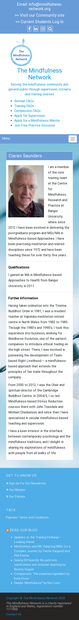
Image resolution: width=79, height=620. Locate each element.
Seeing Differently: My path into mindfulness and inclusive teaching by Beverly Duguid (40, 564)
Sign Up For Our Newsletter (27, 483)
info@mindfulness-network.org (45, 6)
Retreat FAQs (24, 101)
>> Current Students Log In (39, 21)
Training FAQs (24, 106)
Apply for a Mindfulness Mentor (37, 120)
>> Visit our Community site (39, 15)
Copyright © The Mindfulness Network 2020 (35, 598)
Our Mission (17, 490)
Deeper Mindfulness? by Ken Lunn (37, 583)
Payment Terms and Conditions (27, 517)
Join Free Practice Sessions (34, 125)
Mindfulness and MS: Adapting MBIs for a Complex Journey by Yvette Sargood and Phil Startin (42, 551)
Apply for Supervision (29, 116)
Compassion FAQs (27, 111)
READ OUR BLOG (24, 530)
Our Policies (17, 496)
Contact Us (13, 614)
